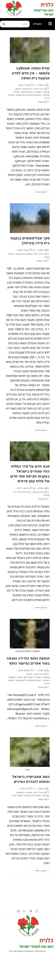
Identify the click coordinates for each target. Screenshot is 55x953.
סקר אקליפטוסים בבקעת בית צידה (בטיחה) (30, 241)
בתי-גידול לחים (40, 88)
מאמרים (38, 92)
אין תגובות (42, 101)
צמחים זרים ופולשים (24, 254)
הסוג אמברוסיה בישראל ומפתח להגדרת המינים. (31, 779)
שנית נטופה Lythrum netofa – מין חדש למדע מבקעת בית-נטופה (31, 73)
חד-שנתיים (27, 88)
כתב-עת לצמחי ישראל (43, 12)
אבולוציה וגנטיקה (39, 492)
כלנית (47, 5)
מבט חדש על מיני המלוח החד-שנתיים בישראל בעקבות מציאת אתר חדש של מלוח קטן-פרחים (30, 474)
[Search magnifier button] (3, 24)
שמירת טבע (17, 795)
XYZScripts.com (40, 951)
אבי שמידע (42, 85)
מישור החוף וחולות (25, 677)
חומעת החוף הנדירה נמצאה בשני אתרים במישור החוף (28, 661)
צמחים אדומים (27, 92)
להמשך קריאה (39, 191)
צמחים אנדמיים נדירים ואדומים (28, 95)
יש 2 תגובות (41, 260)
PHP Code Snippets (16, 951)
